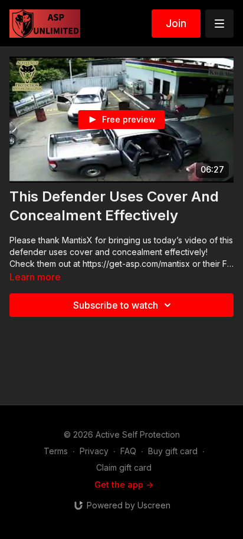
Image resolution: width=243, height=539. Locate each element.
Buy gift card (173, 451)
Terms (56, 451)
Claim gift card (124, 467)
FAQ (128, 451)
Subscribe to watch (115, 305)
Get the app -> (123, 485)
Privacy (94, 451)
